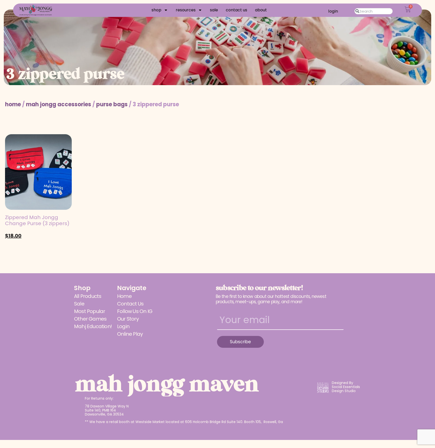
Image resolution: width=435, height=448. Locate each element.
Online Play (130, 333)
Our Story (128, 318)
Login (123, 326)
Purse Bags (112, 104)
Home (13, 104)
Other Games (90, 318)
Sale (214, 10)
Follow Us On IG (134, 311)
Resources (186, 10)
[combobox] (373, 11)
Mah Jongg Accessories (58, 104)
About (261, 10)
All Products (87, 296)
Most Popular (89, 311)
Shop (156, 10)
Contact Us (236, 10)
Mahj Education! (93, 326)
